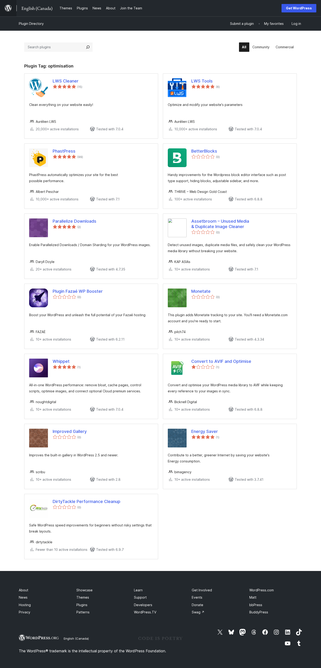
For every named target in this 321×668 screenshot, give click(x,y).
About (23, 590)
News (23, 597)
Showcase (84, 590)
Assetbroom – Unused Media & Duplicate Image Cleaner (220, 224)
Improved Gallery (70, 431)
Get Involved (202, 590)
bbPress (255, 605)
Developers (143, 605)
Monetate (201, 291)
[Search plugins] (88, 47)
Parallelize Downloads (74, 221)
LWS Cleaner (65, 81)
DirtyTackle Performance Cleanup (86, 501)
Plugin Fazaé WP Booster (78, 291)
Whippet (61, 361)
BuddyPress (258, 612)
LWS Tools (202, 81)
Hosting (25, 605)
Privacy (24, 612)
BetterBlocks (204, 151)
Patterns (83, 612)
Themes (82, 597)
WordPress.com (261, 590)
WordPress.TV (145, 612)
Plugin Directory (31, 24)
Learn (138, 590)
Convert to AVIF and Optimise (221, 361)
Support (140, 597)
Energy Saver (204, 431)
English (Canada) (76, 638)
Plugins (81, 605)
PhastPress (64, 151)
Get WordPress (299, 8)
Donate (197, 605)
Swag (198, 612)
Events (197, 597)
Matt (252, 597)
